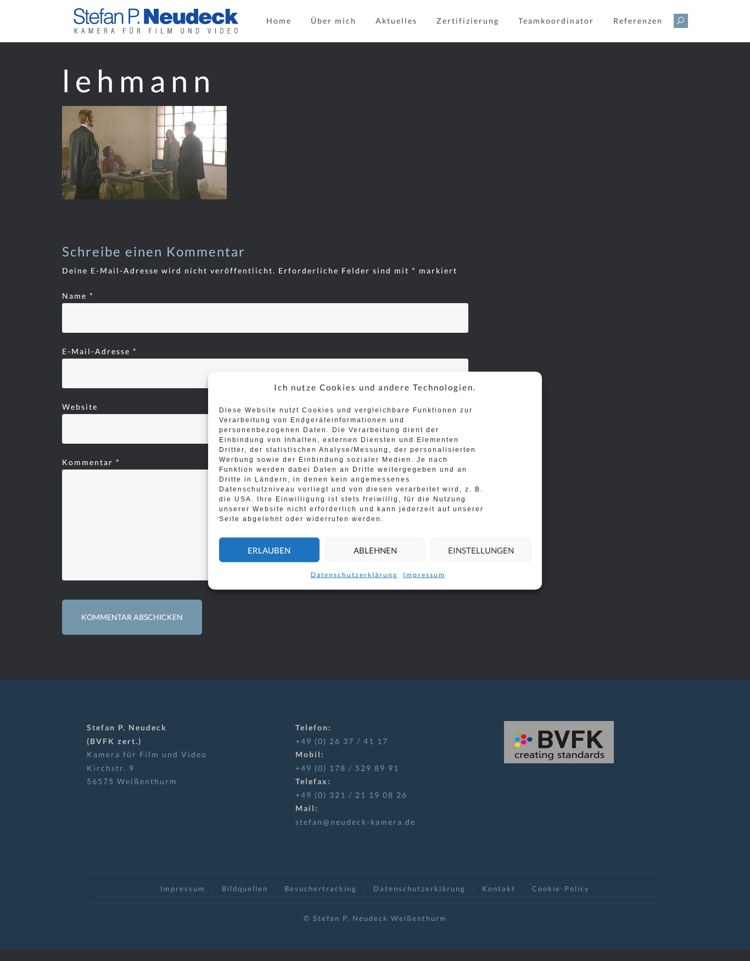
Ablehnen (375, 550)
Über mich (333, 20)
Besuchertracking (320, 888)
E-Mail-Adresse (99, 351)
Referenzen (638, 20)
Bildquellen (245, 888)
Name (78, 295)
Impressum (424, 575)
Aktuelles (396, 20)
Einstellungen (481, 550)
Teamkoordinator (556, 20)
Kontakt (499, 888)
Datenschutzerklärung (354, 575)
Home (279, 20)
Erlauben (269, 550)
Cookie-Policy (561, 888)
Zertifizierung (467, 20)
